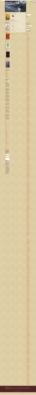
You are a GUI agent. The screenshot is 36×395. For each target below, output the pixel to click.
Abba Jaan (27, 33)
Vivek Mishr (28, 377)
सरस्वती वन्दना (6, 117)
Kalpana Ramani (28, 185)
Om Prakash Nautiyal (28, 250)
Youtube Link (6, 148)
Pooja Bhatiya (28, 257)
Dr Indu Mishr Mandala (28, 124)
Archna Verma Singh (28, 69)
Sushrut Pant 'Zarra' (28, 354)
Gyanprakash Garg (28, 165)
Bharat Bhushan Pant (28, 90)
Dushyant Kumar (28, 147)
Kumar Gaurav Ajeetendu (28, 199)
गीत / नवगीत (6, 129)
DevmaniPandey (28, 112)
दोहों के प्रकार (6, 143)
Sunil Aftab (27, 345)
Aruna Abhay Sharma (28, 71)
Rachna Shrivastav (28, 272)
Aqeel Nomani (28, 67)
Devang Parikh (28, 109)
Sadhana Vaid (28, 305)
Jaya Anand (27, 177)
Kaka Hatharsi (28, 184)
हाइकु (5, 128)
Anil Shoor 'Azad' (28, 57)
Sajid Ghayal (28, 307)
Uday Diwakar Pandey (28, 365)
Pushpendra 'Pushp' (28, 269)
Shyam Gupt (28, 340)
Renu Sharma (28, 300)
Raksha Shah (28, 283)
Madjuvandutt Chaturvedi (28, 210)
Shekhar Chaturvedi (28, 332)
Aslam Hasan (28, 82)
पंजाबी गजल (6, 136)
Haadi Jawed (28, 167)
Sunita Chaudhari (28, 348)
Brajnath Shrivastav (28, 97)
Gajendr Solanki (28, 154)
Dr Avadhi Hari (28, 121)
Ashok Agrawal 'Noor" (28, 74)
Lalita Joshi (27, 203)
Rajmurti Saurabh (28, 279)
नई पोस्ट (11, 33)
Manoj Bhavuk (28, 221)
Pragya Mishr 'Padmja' (28, 261)
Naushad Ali (28, 240)
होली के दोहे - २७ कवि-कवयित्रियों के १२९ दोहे (7, 88)
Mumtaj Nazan (28, 233)
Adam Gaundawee (28, 38)
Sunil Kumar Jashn (28, 346)
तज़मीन (5, 141)
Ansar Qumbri (28, 64)
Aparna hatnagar (28, 66)
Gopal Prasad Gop (28, 158)
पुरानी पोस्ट (24, 33)
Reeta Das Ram (28, 297)
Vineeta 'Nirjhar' (28, 375)
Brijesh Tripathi (28, 100)
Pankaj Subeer (28, 252)
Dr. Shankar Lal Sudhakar (28, 143)
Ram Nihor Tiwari (28, 284)
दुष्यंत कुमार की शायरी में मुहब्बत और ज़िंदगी (7, 102)
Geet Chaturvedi (28, 156)
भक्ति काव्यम (6, 76)
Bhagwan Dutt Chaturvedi (28, 88)
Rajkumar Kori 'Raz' (28, 278)
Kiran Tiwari (27, 195)
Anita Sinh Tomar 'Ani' (28, 59)
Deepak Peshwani (28, 107)
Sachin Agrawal (28, 304)
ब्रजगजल (6, 131)
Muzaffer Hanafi (28, 235)
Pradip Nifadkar (28, 260)
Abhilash (27, 35)
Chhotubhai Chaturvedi (28, 104)
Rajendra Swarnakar (28, 276)
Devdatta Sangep (28, 110)
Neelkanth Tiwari (28, 243)
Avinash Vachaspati (28, 84)
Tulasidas (27, 363)
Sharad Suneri (28, 330)
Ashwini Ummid (28, 81)
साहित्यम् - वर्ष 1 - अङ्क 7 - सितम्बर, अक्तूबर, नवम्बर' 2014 (7, 106)
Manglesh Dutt (28, 217)
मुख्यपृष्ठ (18, 33)
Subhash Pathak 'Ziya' (28, 343)
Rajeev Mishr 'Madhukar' (28, 275)
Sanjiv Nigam (28, 312)
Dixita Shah (27, 119)
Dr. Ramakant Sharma (28, 142)
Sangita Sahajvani (28, 310)
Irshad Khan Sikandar (28, 175)
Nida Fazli (27, 245)
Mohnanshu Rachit (28, 228)
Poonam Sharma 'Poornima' (28, 258)
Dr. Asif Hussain (28, 138)
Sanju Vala (27, 314)
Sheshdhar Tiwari (28, 333)
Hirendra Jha (28, 172)
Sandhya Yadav (28, 309)
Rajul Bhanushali (28, 281)
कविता (5, 126)
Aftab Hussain (28, 41)
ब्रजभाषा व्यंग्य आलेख (6, 75)
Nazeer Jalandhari (28, 242)
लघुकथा (6, 123)
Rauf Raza (27, 292)
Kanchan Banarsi (28, 189)
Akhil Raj (27, 46)
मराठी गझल (6, 138)
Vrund (27, 378)
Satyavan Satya (28, 319)
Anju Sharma (28, 61)
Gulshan (27, 163)
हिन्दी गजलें (6, 71)
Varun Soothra (28, 368)
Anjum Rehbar (28, 62)
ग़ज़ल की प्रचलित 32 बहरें (7, 84)
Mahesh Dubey (28, 213)
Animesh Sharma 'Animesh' (28, 58)
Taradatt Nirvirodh (28, 358)
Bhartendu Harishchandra (28, 92)
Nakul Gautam (28, 238)
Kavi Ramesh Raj (28, 192)
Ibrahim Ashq (28, 174)
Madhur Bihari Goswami (28, 208)
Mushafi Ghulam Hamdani (28, 234)
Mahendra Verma (28, 212)
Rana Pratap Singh (28, 288)
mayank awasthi (28, 384)
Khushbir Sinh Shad (28, 194)
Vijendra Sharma (28, 373)
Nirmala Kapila (28, 247)
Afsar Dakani (28, 40)
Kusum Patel (28, 201)
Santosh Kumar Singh (28, 315)
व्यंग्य (5, 124)
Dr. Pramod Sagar (28, 140)
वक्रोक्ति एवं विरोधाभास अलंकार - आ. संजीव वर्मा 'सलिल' (7, 109)
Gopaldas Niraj (28, 160)
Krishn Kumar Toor (28, 197)
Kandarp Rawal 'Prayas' (28, 190)
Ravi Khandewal (28, 293)
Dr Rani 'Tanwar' (28, 135)
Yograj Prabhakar (28, 382)
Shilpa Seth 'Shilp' (28, 335)
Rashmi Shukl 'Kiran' (28, 290)
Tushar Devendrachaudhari (28, 364)
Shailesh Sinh (28, 327)
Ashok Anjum (28, 76)
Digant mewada (28, 116)
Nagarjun (27, 237)
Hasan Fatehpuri (28, 169)
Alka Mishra (28, 48)
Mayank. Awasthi (28, 223)
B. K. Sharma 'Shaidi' (28, 86)
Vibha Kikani (28, 370)
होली (5, 145)
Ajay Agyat (27, 43)
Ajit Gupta (27, 45)
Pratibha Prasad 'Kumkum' (28, 265)
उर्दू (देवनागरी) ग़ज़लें (6, 72)
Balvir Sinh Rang (28, 87)
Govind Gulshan (28, 161)
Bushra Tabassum (28, 101)
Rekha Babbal (28, 298)
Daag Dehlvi (28, 105)
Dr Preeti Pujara (28, 133)
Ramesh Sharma (28, 287)
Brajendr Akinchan (28, 96)
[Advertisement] (18, 39)
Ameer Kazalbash (28, 51)
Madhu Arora (28, 206)
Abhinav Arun (28, 36)
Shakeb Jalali (28, 328)
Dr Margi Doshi (28, 131)
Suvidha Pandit (28, 355)
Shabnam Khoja (28, 323)
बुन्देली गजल (6, 133)
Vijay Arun (27, 372)
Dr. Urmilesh (28, 145)
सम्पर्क (5, 147)
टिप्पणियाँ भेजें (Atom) (13, 34)
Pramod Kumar (28, 263)
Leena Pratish (28, 204)
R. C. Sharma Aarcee (28, 270)
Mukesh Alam (28, 231)
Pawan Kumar (28, 254)
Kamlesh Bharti (28, 187)
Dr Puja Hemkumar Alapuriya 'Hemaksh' (28, 134)
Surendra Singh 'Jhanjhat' (28, 350)
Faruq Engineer (28, 151)
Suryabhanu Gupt (28, 352)
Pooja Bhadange (28, 256)
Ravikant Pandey (28, 295)
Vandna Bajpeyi (28, 367)
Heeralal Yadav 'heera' (28, 170)
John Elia (27, 180)
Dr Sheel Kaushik (28, 137)
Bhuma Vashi (28, 94)
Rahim (27, 274)
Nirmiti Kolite (28, 248)
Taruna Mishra (28, 359)
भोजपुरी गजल (6, 139)
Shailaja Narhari (28, 325)
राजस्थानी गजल (6, 134)
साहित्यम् (8, 2)
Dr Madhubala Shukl (28, 128)
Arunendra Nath (28, 72)
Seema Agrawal (28, 322)
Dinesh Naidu (28, 118)
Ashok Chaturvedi (28, 77)
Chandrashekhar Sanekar (28, 102)
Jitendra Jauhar (28, 179)
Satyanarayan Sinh (28, 318)
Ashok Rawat (28, 79)
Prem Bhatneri (28, 267)
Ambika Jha (28, 50)
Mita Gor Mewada (28, 226)
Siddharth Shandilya (28, 341)
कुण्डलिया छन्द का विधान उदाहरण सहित (7, 98)
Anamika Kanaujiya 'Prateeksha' (28, 53)
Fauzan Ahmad (28, 152)
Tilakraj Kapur (28, 361)
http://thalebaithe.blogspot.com (14, 20)
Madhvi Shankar (28, 209)
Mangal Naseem (28, 216)
